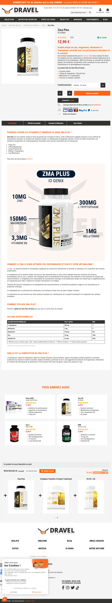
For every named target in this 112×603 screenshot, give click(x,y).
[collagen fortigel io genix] (56, 496)
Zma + (28, 425)
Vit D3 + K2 (91, 479)
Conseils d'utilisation (56, 123)
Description (12, 123)
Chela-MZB (30, 398)
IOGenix (29, 159)
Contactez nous (87, 8)
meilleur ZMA (87, 56)
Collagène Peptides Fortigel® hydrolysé (56, 479)
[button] (64, 19)
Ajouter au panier (92, 93)
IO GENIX (62, 32)
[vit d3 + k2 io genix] (91, 496)
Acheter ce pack (49, 471)
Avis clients (78, 123)
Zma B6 (80, 398)
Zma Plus (21, 479)
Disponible (68, 100)
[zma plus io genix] (21, 496)
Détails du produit (34, 123)
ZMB (79, 425)
